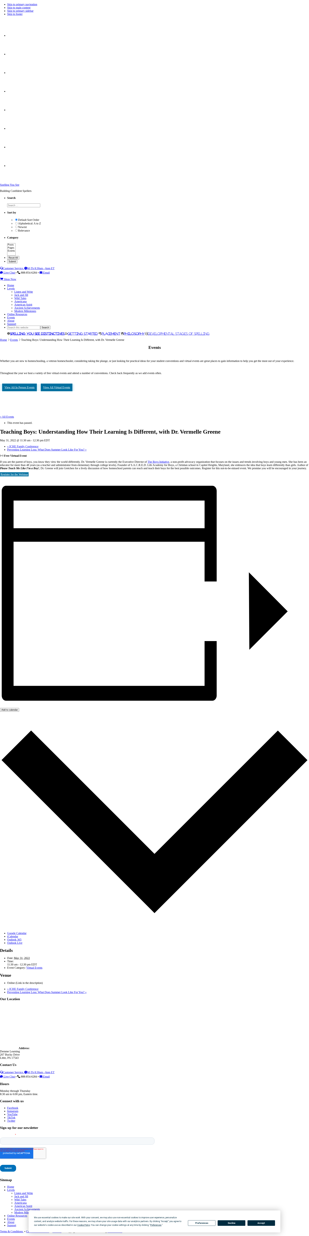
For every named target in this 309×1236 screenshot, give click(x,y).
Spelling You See (9, 184)
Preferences (201, 1223)
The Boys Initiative (158, 461)
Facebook (12, 1107)
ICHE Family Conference (22, 446)
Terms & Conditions (12, 1231)
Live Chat (9, 272)
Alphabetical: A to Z (29, 223)
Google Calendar (16, 933)
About (10, 1222)
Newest (22, 227)
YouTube (12, 1114)
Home (3, 339)
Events (14, 339)
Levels (11, 1189)
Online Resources (17, 1215)
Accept (261, 1223)
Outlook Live (14, 942)
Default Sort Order (28, 219)
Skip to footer (15, 14)
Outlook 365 (14, 939)
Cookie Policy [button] (83, 1225)
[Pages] (11, 247)
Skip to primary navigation (22, 4)
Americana (20, 1202)
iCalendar (12, 936)
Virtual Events (34, 967)
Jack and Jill (21, 1196)
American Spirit (23, 1206)
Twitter (11, 1120)
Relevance (24, 230)
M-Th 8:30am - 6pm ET (41, 268)
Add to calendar (9, 709)
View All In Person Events (19, 387)
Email (46, 272)
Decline (231, 1223)
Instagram (12, 1111)
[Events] (11, 250)
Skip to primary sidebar (20, 10)
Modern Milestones (25, 1212)
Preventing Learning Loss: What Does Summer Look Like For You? (47, 449)
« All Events (7, 416)
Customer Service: (13, 268)
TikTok (11, 1117)
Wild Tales (20, 1199)
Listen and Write (23, 1193)
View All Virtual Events (56, 387)
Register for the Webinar (14, 474)
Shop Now (9, 279)
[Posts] (11, 244)
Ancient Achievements (27, 1209)
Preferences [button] (155, 1225)
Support (11, 1225)
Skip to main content (18, 7)
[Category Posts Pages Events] (11, 254)
